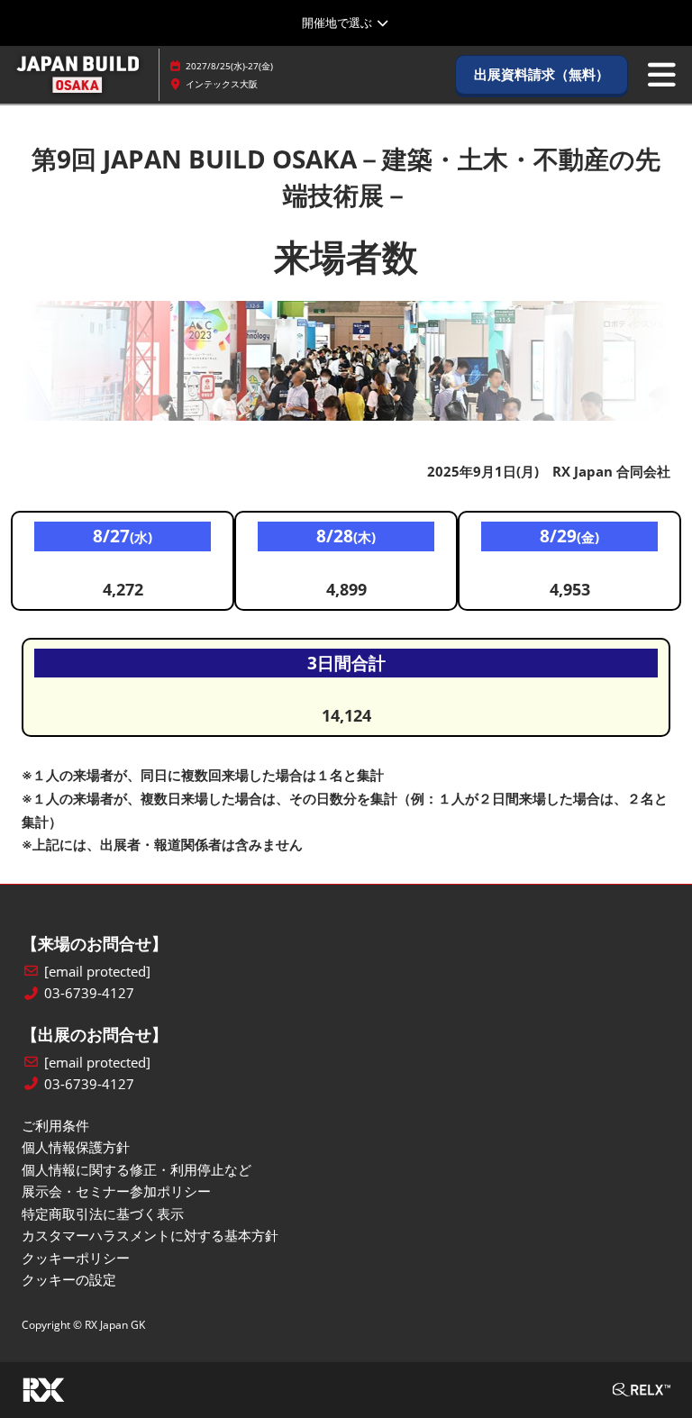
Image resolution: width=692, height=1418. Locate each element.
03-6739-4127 (89, 993)
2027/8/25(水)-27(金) (229, 65)
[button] (541, 75)
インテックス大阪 (222, 83)
